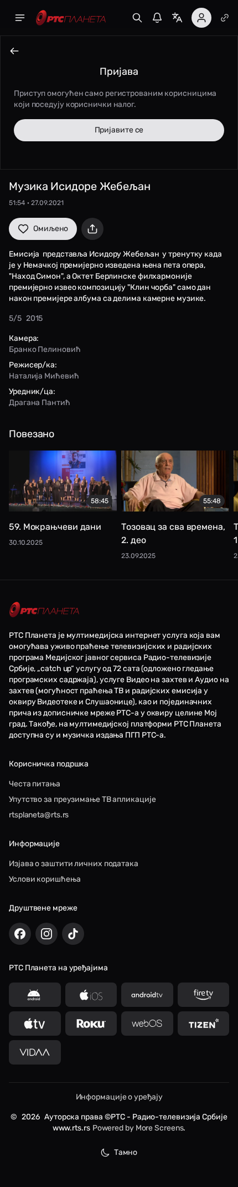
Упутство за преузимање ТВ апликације (82, 799)
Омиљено (50, 228)
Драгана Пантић (39, 402)
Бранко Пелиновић (44, 349)
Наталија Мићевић (44, 376)
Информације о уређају (119, 1097)
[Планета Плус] (224, 17)
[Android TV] (147, 995)
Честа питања (34, 784)
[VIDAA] (35, 1052)
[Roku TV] (91, 1023)
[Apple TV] (35, 1023)
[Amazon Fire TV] (204, 995)
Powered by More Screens (138, 1128)
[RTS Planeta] (70, 18)
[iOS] (91, 995)
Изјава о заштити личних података (73, 863)
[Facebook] (20, 934)
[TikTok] (73, 934)
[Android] (35, 995)
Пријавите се (119, 130)
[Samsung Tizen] (204, 1023)
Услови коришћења (44, 879)
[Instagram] (46, 934)
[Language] (177, 18)
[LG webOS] (147, 1023)
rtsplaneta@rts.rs (39, 815)
